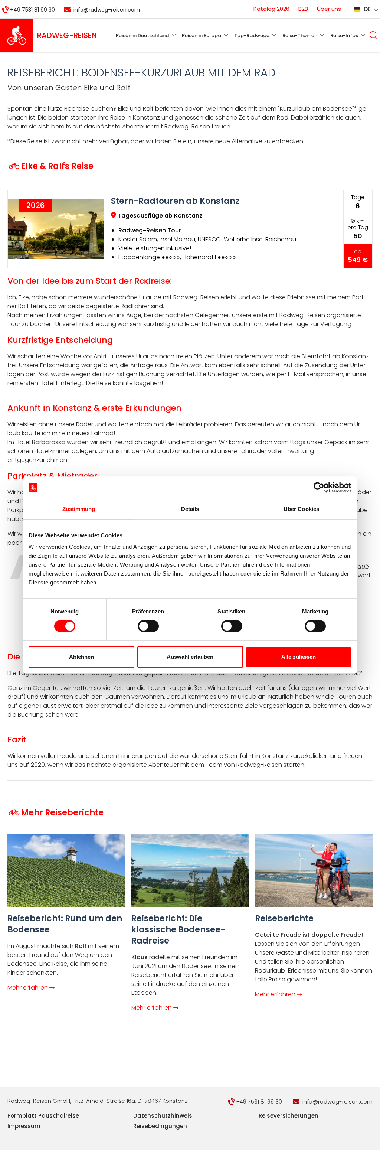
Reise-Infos (344, 35)
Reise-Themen (299, 35)
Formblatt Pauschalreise (43, 1116)
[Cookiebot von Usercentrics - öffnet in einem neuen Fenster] (318, 487)
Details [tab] (190, 509)
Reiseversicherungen (288, 1116)
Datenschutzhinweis (162, 1116)
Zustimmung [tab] (78, 509)
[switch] (148, 626)
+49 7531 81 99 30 (32, 9)
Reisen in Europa (201, 35)
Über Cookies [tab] (301, 509)
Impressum (23, 1126)
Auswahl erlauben (190, 657)
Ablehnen (81, 657)
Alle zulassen (298, 657)
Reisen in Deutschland (142, 35)
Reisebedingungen (160, 1126)
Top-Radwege (251, 35)
